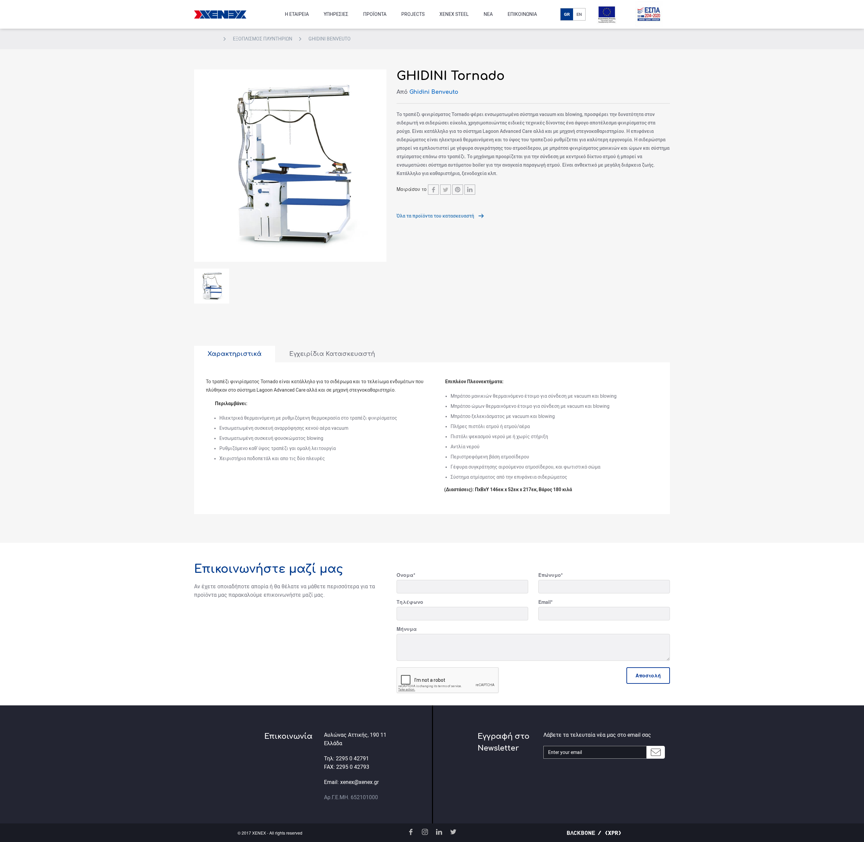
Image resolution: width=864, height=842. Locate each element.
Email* (545, 601)
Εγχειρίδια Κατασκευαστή (332, 353)
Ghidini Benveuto (329, 38)
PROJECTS (413, 14)
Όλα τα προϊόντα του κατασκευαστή (436, 216)
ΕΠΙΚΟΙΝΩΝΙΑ (522, 14)
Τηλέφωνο (410, 601)
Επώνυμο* (550, 574)
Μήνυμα (407, 628)
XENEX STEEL (454, 14)
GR (567, 14)
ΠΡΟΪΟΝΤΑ (374, 14)
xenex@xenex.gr (359, 782)
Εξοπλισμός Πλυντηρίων (263, 38)
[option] (290, 165)
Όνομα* (406, 574)
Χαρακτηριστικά (235, 353)
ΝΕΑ (488, 14)
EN (579, 14)
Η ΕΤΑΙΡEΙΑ (297, 14)
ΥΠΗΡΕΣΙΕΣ (336, 14)
